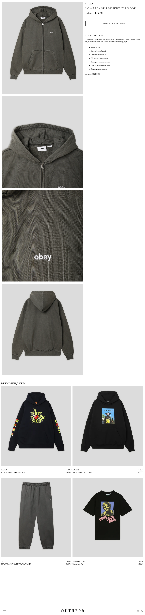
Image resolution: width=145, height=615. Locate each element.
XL (76, 470)
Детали (88, 35)
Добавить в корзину (114, 23)
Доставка (98, 35)
